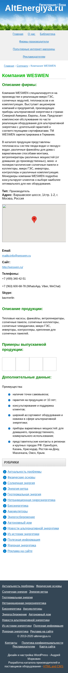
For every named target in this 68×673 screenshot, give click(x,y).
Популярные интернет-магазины (34, 49)
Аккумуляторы (18, 511)
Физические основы (21, 477)
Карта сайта (47, 646)
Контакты (11, 642)
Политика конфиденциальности (42, 642)
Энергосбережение (21, 517)
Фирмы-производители (34, 41)
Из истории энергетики (23, 534)
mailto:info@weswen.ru (16, 255)
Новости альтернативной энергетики (33, 528)
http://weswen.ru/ (12, 267)
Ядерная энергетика (22, 545)
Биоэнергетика (18, 505)
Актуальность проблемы (25, 471)
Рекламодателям (34, 56)
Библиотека (47, 34)
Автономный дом (20, 522)
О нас (31, 34)
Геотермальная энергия (24, 494)
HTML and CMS (53, 666)
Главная (18, 34)
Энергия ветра (18, 488)
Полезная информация (24, 539)
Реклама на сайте (20, 551)
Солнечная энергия (21, 483)
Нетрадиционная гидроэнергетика (31, 500)
